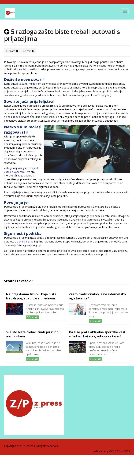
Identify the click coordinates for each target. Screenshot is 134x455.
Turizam (11, 51)
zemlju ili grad (25, 241)
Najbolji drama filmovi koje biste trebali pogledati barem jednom (31, 296)
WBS (127, 451)
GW (111, 451)
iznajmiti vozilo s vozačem (21, 169)
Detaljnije (33, 317)
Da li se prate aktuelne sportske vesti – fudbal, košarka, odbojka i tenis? (97, 334)
